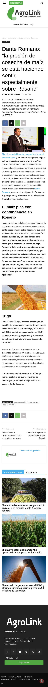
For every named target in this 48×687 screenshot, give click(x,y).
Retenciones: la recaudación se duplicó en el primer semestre (12, 435)
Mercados (28, 677)
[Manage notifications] (42, 681)
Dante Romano (33, 402)
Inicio (4, 38)
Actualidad (12, 38)
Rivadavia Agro (15, 677)
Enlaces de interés (9, 680)
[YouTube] (20, 652)
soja (32, 25)
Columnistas (24, 680)
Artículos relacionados (13, 472)
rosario (11, 405)
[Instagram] (13, 652)
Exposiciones (38, 680)
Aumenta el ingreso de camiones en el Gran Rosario (36, 435)
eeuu (4, 405)
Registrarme (16, 3)
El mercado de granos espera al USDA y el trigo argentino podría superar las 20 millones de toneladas (23, 588)
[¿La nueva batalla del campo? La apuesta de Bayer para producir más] (24, 546)
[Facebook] (7, 652)
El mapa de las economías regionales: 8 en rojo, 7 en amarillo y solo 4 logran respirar (23, 508)
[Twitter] (32, 652)
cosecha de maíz (20, 402)
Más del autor (31, 472)
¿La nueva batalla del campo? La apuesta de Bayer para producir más (21, 551)
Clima (3, 677)
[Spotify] (26, 652)
